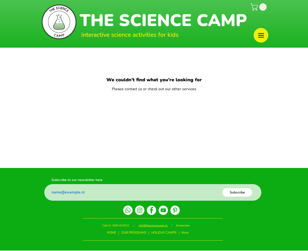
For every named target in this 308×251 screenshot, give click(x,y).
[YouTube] (163, 210)
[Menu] (261, 35)
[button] (259, 7)
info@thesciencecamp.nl (153, 225)
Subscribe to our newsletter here (77, 180)
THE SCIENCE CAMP (163, 20)
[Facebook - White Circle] (151, 210)
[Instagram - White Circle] (139, 210)
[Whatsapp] (128, 210)
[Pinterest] (175, 210)
